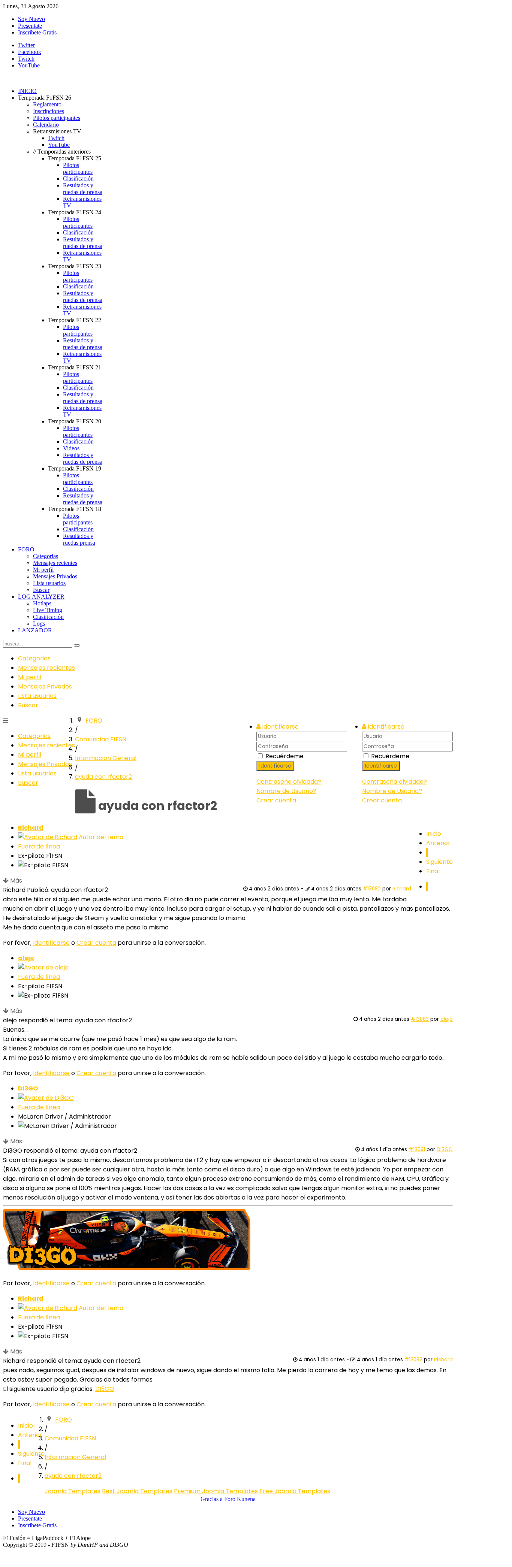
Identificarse (381, 765)
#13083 (420, 1019)
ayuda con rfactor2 (103, 776)
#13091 (417, 1149)
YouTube (29, 65)
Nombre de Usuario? (392, 791)
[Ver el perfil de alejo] (43, 967)
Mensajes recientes (46, 667)
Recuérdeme (390, 756)
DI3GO (28, 1088)
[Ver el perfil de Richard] (47, 837)
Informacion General (105, 758)
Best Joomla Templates (137, 1491)
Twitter (26, 45)
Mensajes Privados (45, 686)
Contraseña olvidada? (394, 781)
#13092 (413, 1359)
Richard (30, 827)
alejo (26, 958)
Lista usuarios (37, 696)
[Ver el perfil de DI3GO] (46, 1097)
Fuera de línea (39, 846)
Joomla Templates (72, 1491)
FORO (93, 720)
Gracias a (212, 1499)
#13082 (372, 888)
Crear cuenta (382, 800)
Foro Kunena (240, 1499)
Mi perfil (29, 677)
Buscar (28, 705)
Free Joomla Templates (294, 1491)
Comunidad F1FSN (100, 739)
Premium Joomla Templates (216, 1491)
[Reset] (77, 645)
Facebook (29, 52)
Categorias (34, 658)
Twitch (26, 58)
